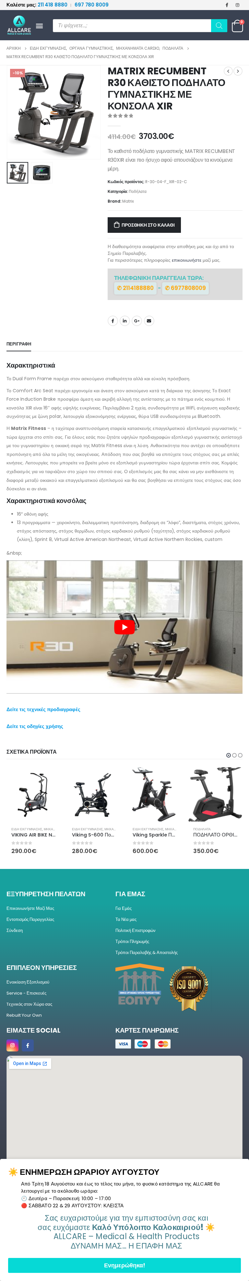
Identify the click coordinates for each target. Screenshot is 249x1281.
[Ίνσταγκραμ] (237, 4)
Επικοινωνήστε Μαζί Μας (30, 914)
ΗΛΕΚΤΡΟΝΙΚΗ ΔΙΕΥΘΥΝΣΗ (149, 321)
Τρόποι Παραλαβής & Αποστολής (146, 958)
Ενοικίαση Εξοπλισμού (27, 988)
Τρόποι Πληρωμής (132, 947)
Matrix (128, 201)
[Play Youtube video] (124, 626)
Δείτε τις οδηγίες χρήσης (34, 726)
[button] (14, 112)
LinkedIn (125, 321)
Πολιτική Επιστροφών (135, 936)
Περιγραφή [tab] (18, 344)
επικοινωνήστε (186, 260)
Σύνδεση (14, 936)
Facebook (113, 321)
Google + (137, 321)
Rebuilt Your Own (24, 1021)
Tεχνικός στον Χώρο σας (29, 1010)
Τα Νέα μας (125, 925)
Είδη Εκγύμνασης (26, 829)
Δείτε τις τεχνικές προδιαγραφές (43, 709)
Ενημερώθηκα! (124, 1265)
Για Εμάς (123, 914)
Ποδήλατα (138, 191)
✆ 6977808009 (185, 288)
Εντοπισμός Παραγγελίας (30, 925)
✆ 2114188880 (135, 288)
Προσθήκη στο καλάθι (148, 225)
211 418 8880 (37, 4)
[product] (33, 794)
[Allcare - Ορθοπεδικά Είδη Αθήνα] (16, 25)
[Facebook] (226, 4)
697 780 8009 (92, 4)
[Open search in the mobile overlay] (140, 25)
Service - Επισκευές (26, 999)
